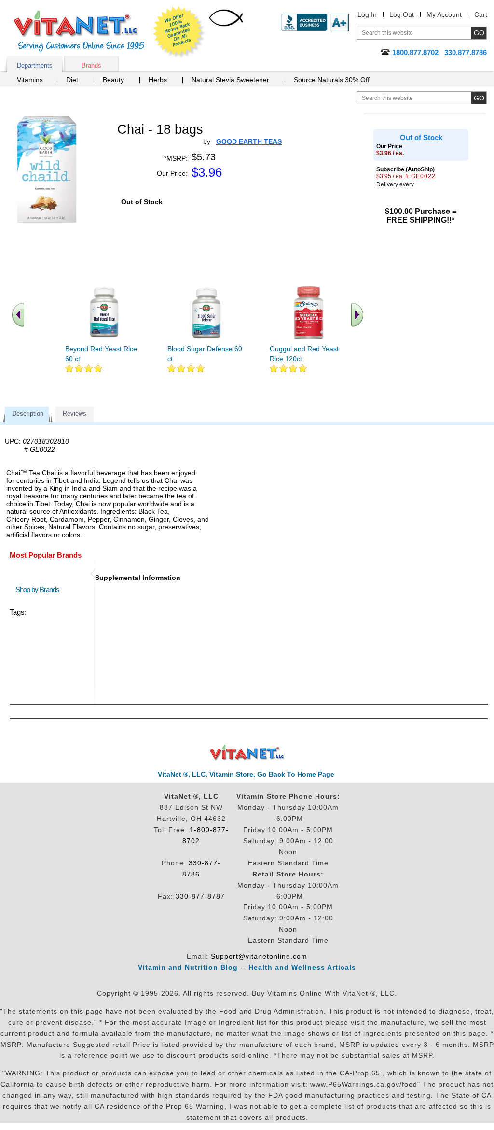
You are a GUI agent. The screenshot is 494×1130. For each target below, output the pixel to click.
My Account (444, 14)
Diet (72, 80)
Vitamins (30, 80)
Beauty (113, 80)
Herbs (158, 80)
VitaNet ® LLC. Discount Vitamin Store (247, 753)
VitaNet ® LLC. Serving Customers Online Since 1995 (79, 31)
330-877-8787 (200, 896)
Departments (35, 65)
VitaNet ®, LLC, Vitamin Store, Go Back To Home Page (246, 774)
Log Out (401, 14)
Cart (480, 14)
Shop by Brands (39, 589)
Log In (367, 14)
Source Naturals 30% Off (332, 80)
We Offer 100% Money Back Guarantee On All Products (179, 32)
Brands (91, 65)
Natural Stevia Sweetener (230, 80)
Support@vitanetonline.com (259, 956)
